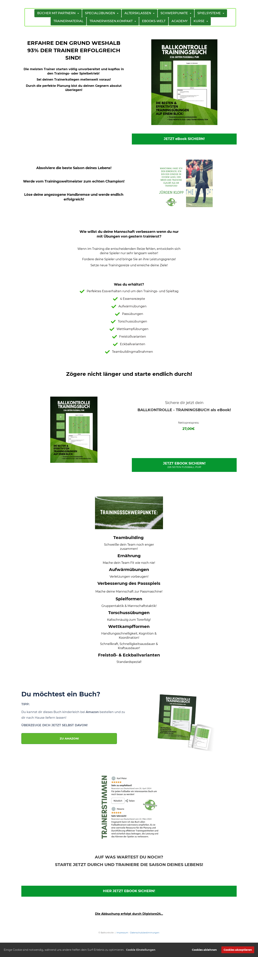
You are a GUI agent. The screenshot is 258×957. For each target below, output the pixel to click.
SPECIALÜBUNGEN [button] (101, 13)
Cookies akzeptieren (238, 950)
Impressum (122, 932)
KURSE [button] (200, 21)
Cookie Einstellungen (140, 950)
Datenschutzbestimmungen (145, 932)
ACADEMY (179, 21)
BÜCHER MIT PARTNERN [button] (57, 13)
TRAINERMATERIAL (68, 21)
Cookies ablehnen (204, 950)
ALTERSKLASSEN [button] (138, 13)
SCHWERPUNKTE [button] (175, 13)
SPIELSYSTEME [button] (209, 13)
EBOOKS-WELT (153, 21)
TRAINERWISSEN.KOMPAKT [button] (112, 21)
